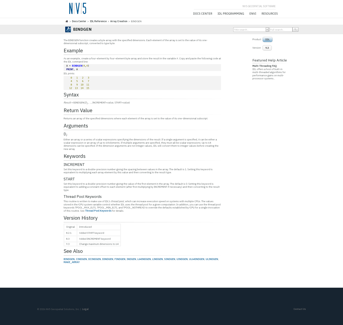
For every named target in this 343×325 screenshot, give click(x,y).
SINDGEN (169, 259)
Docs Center (202, 13)
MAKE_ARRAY (72, 262)
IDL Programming (231, 13)
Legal (85, 309)
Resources (270, 13)
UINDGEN (182, 259)
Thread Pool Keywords (98, 210)
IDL (267, 39)
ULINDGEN (212, 259)
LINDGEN (157, 259)
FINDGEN (120, 259)
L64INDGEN (144, 259)
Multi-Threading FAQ (264, 66)
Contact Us (300, 309)
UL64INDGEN (196, 259)
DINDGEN (107, 259)
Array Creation (118, 21)
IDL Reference (98, 21)
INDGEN (131, 259)
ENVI (252, 13)
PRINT (69, 69)
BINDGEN (77, 65)
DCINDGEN (94, 259)
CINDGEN (81, 259)
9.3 (267, 47)
